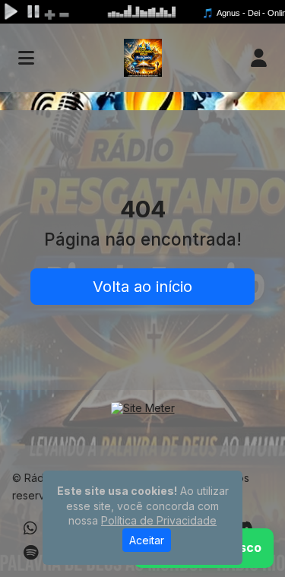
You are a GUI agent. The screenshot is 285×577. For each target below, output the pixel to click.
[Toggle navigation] (26, 58)
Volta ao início (142, 286)
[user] (259, 58)
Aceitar (146, 540)
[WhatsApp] (30, 528)
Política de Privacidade (159, 520)
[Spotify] (31, 553)
